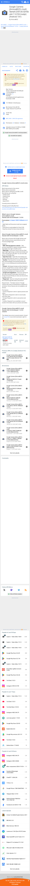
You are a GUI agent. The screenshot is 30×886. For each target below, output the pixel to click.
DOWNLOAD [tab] (4, 66)
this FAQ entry (16, 79)
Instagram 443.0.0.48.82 (13, 761)
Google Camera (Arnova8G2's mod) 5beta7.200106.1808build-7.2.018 (15, 406)
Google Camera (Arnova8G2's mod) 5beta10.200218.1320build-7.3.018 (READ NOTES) (14, 397)
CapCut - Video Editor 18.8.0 (14, 636)
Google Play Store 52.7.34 (13, 658)
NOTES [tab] (11, 66)
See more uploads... (15, 453)
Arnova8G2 (14, 19)
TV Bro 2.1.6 (10, 783)
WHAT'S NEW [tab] (18, 66)
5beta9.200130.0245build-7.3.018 (9, 26)
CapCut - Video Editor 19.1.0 (14, 642)
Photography (6, 70)
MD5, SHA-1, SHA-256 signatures (14, 118)
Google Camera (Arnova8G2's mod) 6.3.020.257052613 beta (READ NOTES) (14, 446)
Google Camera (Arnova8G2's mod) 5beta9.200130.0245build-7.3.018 (15, 421)
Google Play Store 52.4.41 (13, 653)
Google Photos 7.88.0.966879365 (15, 788)
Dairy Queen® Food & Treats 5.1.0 (15, 837)
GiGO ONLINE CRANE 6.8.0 (13, 864)
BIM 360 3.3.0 (10, 820)
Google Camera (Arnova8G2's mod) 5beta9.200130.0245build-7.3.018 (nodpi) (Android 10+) (15, 356)
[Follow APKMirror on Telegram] (19, 590)
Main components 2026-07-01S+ (15, 766)
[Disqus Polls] (15, 480)
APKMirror (6, 2)
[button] (17, 70)
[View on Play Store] (20, 70)
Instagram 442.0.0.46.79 (13, 712)
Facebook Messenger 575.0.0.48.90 (12, 772)
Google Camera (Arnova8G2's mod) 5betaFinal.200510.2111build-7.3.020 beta (14, 378)
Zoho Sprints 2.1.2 (11, 853)
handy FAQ (6, 317)
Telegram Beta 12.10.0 (12, 794)
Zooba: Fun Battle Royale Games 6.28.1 (17, 815)
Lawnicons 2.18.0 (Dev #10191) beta (16, 831)
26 (13, 123)
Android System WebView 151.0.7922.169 (13, 799)
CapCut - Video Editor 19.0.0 (14, 647)
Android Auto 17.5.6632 (13, 745)
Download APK (16, 171)
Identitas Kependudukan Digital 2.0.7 (16, 858)
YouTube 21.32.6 (11, 740)
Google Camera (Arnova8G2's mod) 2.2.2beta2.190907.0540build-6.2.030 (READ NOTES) (14, 430)
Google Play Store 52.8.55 (13, 723)
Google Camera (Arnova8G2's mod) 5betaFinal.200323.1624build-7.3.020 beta (14, 388)
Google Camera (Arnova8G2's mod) (17, 24)
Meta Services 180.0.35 (13, 826)
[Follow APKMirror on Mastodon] (11, 590)
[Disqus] (15, 521)
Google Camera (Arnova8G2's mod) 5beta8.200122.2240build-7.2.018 (15, 413)
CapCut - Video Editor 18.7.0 (14, 664)
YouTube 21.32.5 (11, 680)
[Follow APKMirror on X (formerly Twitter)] (4, 590)
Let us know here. (18, 877)
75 (12, 94)
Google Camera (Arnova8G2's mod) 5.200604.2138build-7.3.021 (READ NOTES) (14, 370)
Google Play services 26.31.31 (14, 734)
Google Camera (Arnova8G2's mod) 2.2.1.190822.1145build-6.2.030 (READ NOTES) (14, 438)
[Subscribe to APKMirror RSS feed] (26, 590)
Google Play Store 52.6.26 (13, 675)
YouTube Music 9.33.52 (13, 707)
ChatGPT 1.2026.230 (12, 777)
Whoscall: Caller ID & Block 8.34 (15, 847)
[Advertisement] (15, 48)
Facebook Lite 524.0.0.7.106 (14, 805)
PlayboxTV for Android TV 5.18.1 (15, 842)
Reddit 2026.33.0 (11, 729)
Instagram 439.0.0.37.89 (13, 686)
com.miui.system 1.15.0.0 (13, 718)
